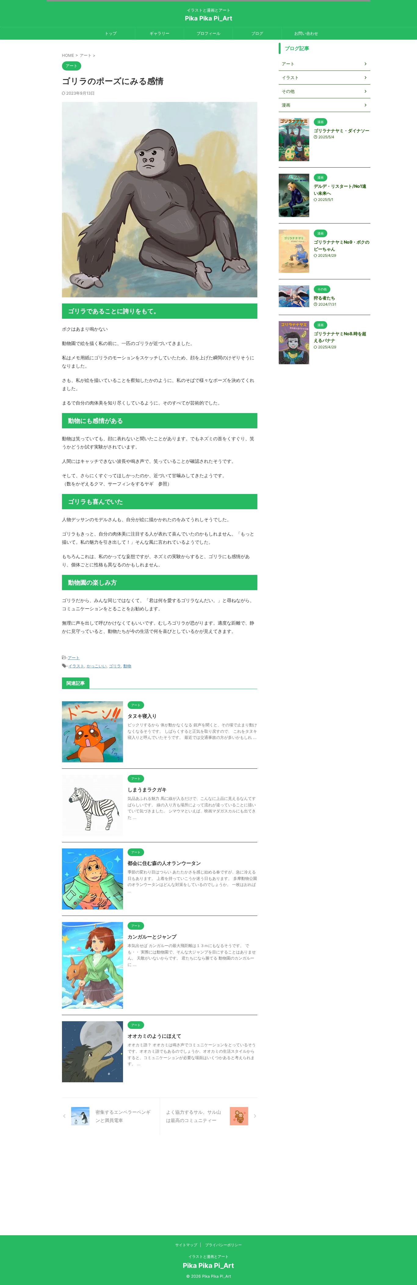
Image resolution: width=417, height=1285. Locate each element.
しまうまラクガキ (147, 789)
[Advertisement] (208, 1192)
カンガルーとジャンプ (152, 937)
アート (74, 657)
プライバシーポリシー (223, 1245)
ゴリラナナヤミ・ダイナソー (341, 130)
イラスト (76, 665)
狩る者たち (324, 297)
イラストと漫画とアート (208, 1256)
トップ (111, 33)
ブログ (257, 33)
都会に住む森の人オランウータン (164, 863)
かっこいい (97, 665)
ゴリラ (115, 665)
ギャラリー (159, 33)
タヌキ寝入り (142, 716)
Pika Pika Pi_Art (208, 18)
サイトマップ (186, 1245)
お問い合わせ (306, 33)
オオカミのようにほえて (154, 1036)
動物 (127, 665)
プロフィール (208, 33)
